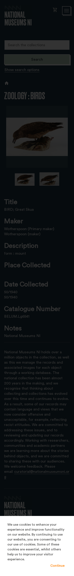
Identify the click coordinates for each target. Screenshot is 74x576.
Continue (57, 565)
